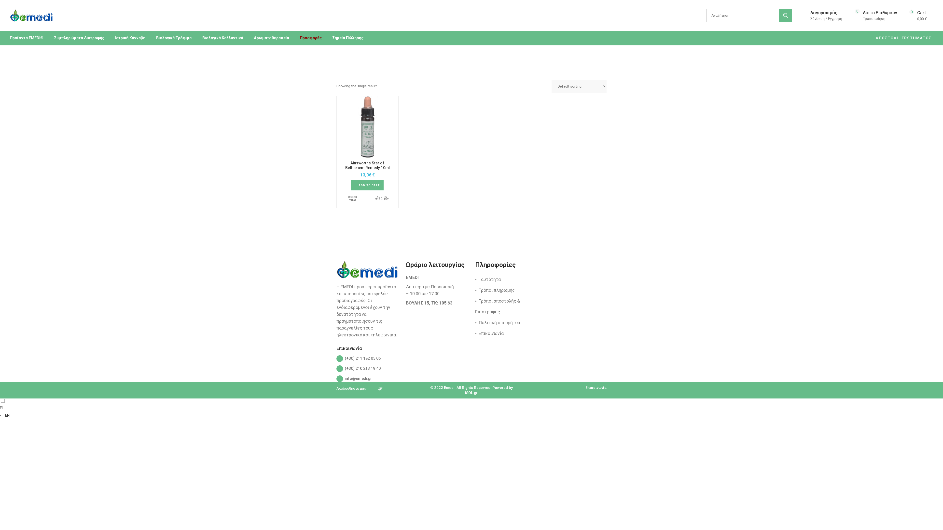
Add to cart (369, 185)
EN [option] (7, 415)
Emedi (449, 387)
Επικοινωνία (491, 333)
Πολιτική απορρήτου (499, 322)
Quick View (352, 198)
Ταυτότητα (490, 279)
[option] (471, 415)
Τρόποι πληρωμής (497, 290)
